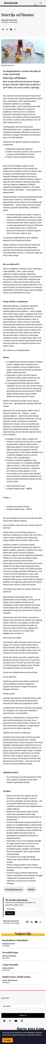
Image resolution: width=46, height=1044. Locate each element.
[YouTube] (16, 1023)
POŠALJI (23, 1015)
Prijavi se (10, 913)
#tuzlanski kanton (13, 889)
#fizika (31, 889)
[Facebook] (4, 1023)
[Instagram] (22, 1023)
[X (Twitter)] (10, 1023)
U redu (7, 1040)
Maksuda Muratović (9, 20)
